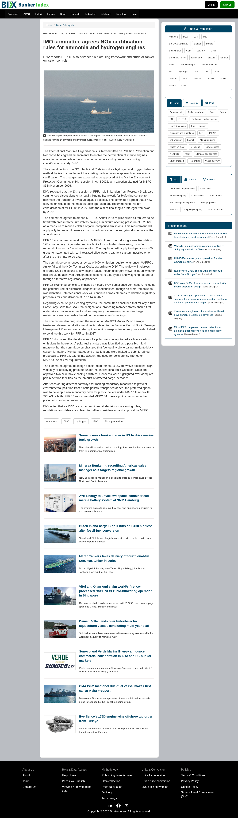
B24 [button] (196, 37)
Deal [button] (212, 112)
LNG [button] (196, 71)
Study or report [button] (177, 161)
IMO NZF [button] (213, 133)
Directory (121, 14)
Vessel (191, 179)
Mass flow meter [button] (177, 147)
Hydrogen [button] (81, 421)
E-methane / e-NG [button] (177, 58)
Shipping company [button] (193, 209)
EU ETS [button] (182, 119)
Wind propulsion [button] (215, 209)
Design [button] (223, 112)
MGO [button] (185, 78)
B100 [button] (185, 37)
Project (210, 179)
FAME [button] (171, 64)
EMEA (38, 14)
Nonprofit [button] (174, 209)
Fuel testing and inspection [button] (182, 202)
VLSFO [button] (172, 85)
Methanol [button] (173, 78)
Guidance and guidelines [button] (182, 133)
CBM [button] (188, 51)
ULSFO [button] (223, 78)
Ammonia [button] (51, 421)
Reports (75, 14)
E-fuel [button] (213, 51)
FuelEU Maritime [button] (178, 126)
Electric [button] (211, 58)
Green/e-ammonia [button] (209, 64)
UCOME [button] (210, 78)
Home (49, 25)
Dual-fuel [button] (201, 51)
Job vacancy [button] (176, 140)
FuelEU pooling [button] (198, 126)
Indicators (90, 14)
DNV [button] (66, 421)
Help (134, 14)
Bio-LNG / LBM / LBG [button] (179, 44)
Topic (175, 103)
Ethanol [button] (224, 58)
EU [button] (171, 119)
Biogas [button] (209, 44)
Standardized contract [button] (206, 154)
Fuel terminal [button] (216, 195)
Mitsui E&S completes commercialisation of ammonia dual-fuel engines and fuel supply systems (197, 331)
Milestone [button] (195, 147)
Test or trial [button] (194, 161)
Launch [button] (190, 140)
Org (174, 179)
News (63, 14)
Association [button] (205, 188)
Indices (51, 14)
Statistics (106, 14)
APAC (27, 14)
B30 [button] (205, 37)
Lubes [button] (216, 71)
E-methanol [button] (196, 58)
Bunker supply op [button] (195, 112)
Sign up (227, 4)
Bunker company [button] (178, 195)
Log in (211, 4)
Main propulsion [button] (114, 421)
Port (211, 103)
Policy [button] (187, 154)
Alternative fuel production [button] (182, 188)
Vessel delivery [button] (212, 161)
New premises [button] (212, 147)
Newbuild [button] (174, 154)
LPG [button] (206, 71)
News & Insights (65, 25)
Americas (13, 14)
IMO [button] (95, 421)
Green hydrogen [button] (187, 64)
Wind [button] (183, 85)
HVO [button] (171, 71)
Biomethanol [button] (175, 51)
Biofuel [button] (197, 44)
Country (193, 103)
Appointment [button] (176, 112)
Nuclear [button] (197, 78)
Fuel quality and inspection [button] (204, 119)
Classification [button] (197, 195)
